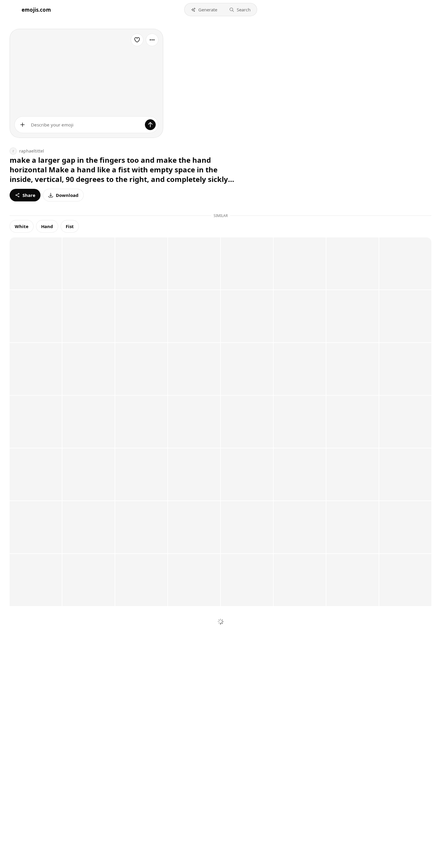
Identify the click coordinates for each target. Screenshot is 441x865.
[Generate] (150, 124)
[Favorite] (137, 40)
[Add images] (22, 124)
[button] (204, 9)
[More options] (152, 40)
